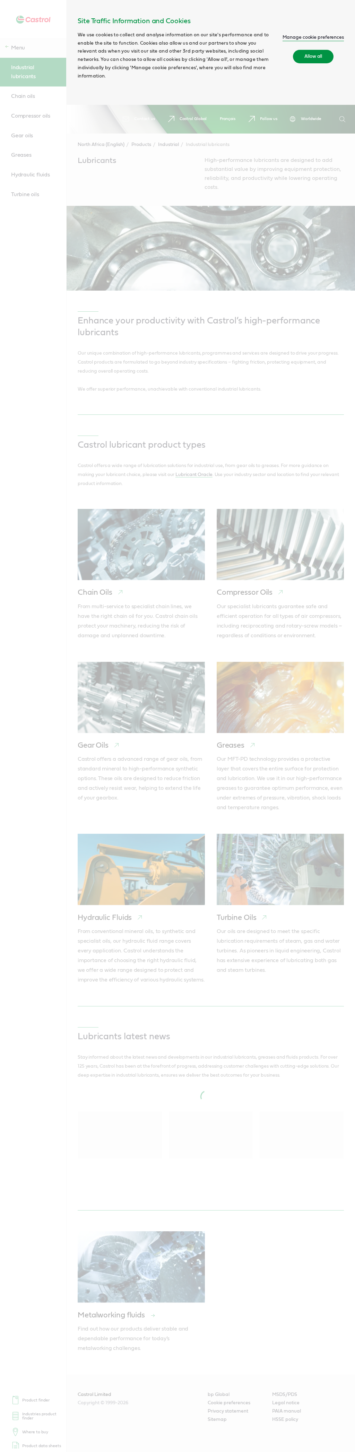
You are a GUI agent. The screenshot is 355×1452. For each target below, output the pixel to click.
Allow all (313, 56)
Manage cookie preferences (313, 37)
